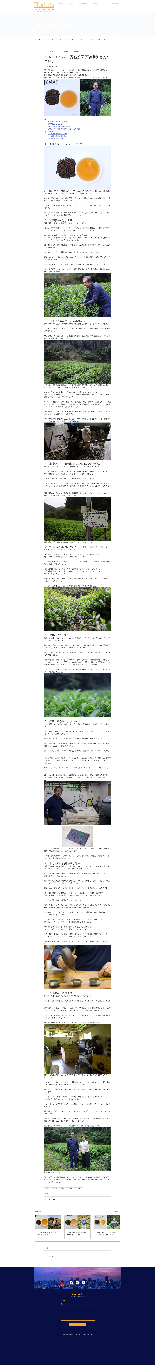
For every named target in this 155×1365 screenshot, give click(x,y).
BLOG (54, 39)
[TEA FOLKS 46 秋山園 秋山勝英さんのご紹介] (48, 1222)
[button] (117, 39)
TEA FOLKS (82, 39)
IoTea (60, 39)
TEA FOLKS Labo (71, 39)
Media (105, 39)
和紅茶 (47, 1189)
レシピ (91, 39)
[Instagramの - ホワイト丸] (77, 1282)
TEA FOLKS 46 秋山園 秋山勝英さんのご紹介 (48, 1234)
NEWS (47, 39)
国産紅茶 (54, 1189)
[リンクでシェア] (58, 1199)
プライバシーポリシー (73, 1296)
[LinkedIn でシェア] (54, 1199)
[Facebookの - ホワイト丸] (71, 1282)
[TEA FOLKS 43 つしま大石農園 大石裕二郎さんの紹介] (107, 1222)
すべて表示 (116, 1211)
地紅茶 (62, 1189)
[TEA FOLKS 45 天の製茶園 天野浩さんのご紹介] (78, 1222)
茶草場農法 (78, 1189)
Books (98, 39)
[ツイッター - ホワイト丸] (83, 1282)
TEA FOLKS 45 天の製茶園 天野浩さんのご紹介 (77, 1234)
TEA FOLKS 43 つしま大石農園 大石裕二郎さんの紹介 (106, 1234)
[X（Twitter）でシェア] (49, 1199)
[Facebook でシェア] (45, 1199)
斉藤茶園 (69, 1189)
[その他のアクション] (110, 52)
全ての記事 (38, 39)
